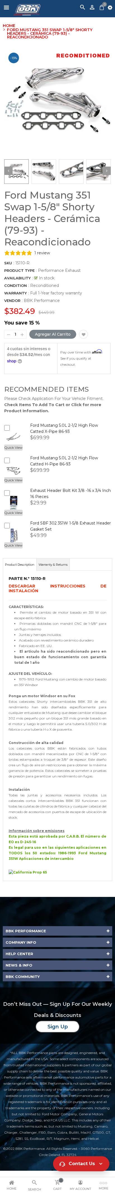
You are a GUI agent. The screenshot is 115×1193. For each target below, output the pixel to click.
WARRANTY (15, 293)
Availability (17, 278)
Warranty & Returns (53, 565)
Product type (19, 270)
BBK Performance (42, 300)
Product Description (19, 565)
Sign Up (57, 1027)
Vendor (12, 300)
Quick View (13, 447)
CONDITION (15, 285)
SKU (8, 263)
